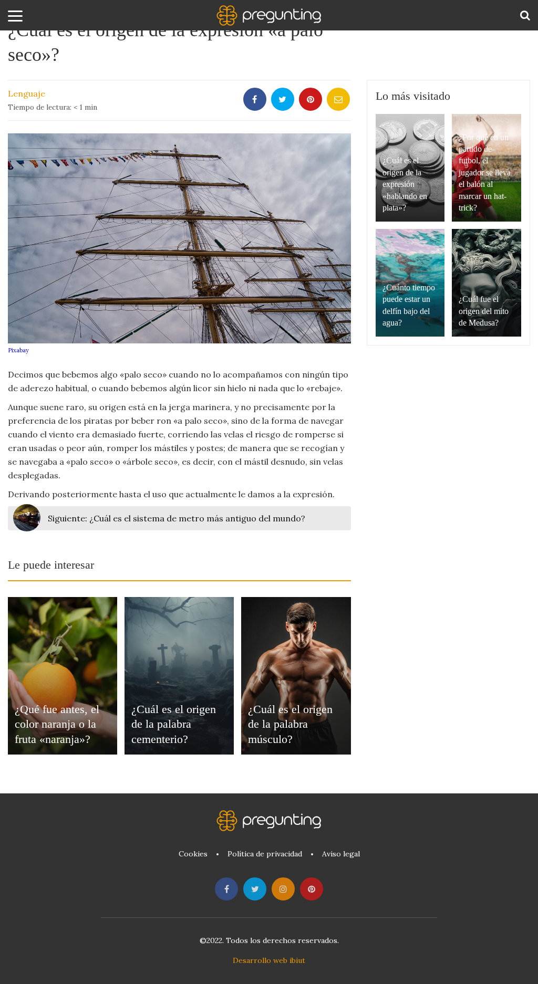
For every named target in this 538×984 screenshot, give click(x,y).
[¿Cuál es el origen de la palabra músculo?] (295, 676)
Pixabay (18, 350)
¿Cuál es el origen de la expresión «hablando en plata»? (404, 184)
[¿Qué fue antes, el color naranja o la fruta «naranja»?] (62, 676)
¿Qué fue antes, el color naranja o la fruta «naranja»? (57, 724)
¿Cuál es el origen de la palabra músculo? (290, 724)
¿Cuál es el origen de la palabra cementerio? (173, 724)
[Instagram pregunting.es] (283, 889)
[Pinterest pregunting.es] (311, 889)
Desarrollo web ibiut (269, 960)
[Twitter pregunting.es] (254, 889)
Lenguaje (26, 93)
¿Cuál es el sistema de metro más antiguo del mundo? (176, 518)
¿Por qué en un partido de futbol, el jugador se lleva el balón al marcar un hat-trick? (485, 172)
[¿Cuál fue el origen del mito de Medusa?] (486, 283)
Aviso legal (341, 854)
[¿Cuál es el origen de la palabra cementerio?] (179, 676)
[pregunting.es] (269, 15)
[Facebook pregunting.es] (226, 889)
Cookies (193, 854)
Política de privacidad (264, 854)
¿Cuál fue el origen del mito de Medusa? (484, 311)
